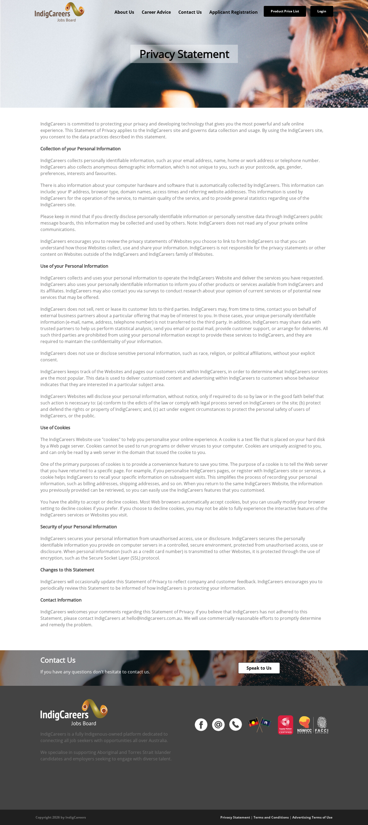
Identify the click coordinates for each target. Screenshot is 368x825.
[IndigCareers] (59, 11)
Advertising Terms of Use (312, 817)
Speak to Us (259, 668)
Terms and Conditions (271, 817)
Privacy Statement (235, 817)
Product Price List (285, 11)
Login (321, 11)
